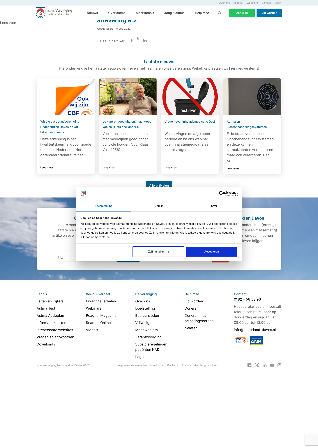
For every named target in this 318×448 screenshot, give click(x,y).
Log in (140, 357)
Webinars (252, 2)
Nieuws (92, 13)
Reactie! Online (98, 323)
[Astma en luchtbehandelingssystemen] (252, 96)
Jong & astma (174, 13)
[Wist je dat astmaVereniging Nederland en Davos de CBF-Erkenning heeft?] (66, 96)
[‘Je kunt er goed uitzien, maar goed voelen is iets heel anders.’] (128, 96)
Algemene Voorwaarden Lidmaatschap (141, 365)
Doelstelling (145, 308)
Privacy (186, 365)
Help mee (202, 13)
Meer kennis (145, 13)
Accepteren (211, 251)
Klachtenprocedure (205, 365)
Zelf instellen (156, 251)
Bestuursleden (147, 315)
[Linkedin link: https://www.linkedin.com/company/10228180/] (264, 365)
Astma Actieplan (50, 315)
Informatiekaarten (51, 323)
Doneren (242, 13)
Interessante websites (55, 330)
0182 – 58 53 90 (247, 299)
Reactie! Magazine (101, 315)
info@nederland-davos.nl (255, 330)
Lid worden (269, 13)
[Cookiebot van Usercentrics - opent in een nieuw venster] (222, 194)
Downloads (46, 344)
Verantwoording (148, 337)
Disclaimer (173, 365)
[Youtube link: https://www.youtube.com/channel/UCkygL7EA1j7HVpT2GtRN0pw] (272, 365)
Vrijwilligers (145, 323)
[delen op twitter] (138, 41)
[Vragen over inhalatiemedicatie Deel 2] (190, 96)
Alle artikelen (159, 185)
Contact (266, 2)
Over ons (224, 2)
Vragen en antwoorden (55, 337)
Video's (92, 330)
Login (278, 2)
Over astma (117, 13)
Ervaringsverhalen (101, 301)
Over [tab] (214, 205)
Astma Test (46, 308)
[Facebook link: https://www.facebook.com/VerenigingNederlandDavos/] (249, 365)
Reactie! (238, 2)
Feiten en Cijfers (50, 301)
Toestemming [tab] (103, 205)
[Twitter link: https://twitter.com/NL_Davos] (257, 365)
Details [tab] (159, 205)
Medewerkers (146, 330)
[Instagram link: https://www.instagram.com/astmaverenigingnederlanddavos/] (279, 365)
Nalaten (191, 328)
